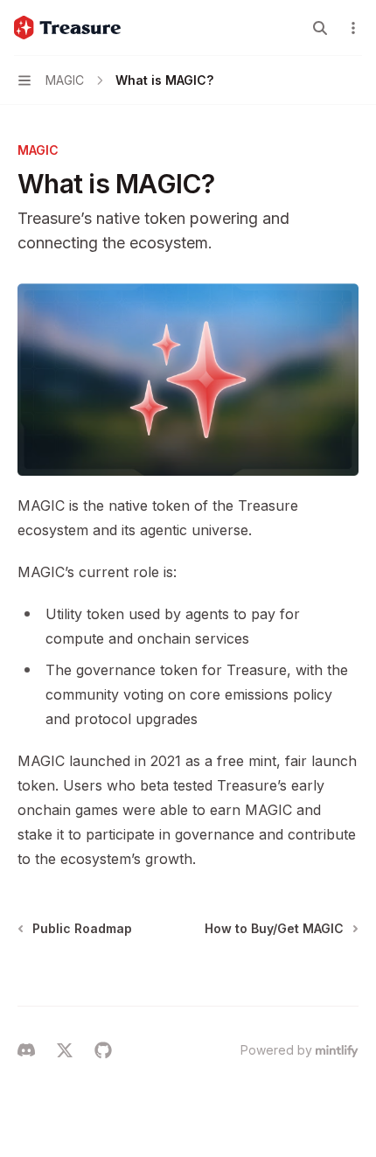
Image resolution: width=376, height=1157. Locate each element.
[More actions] (353, 28)
